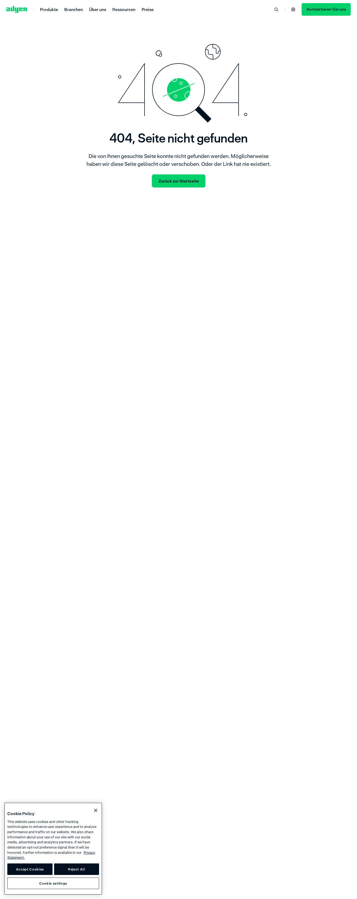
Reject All (76, 869)
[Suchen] (276, 9)
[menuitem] (49, 9)
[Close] (95, 810)
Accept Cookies (30, 869)
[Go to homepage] (16, 9)
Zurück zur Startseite (178, 181)
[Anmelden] (293, 9)
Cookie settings (53, 883)
